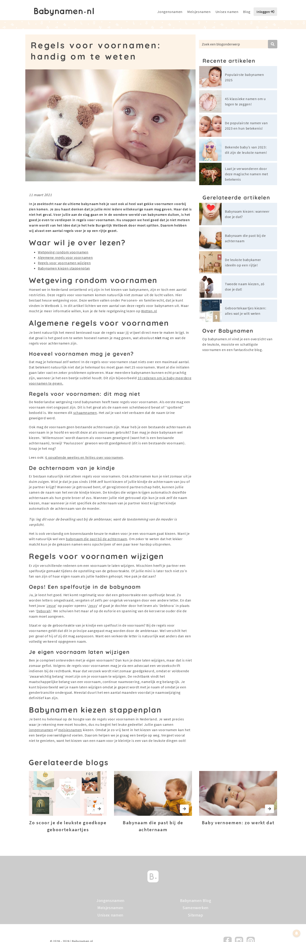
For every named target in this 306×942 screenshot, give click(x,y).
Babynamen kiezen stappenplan (64, 268)
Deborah (44, 611)
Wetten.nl (149, 311)
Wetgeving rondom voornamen (63, 252)
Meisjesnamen (199, 11)
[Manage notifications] (296, 933)
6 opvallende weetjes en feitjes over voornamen (84, 457)
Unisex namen (227, 11)
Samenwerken (196, 907)
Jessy (92, 605)
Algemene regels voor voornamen (65, 257)
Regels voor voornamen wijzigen (64, 263)
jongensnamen (41, 730)
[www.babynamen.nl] (64, 12)
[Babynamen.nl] (153, 876)
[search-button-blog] (272, 44)
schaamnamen (85, 412)
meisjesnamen (70, 730)
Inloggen (263, 11)
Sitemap (195, 915)
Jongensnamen (170, 11)
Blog (246, 11)
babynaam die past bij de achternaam (96, 539)
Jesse (51, 605)
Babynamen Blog (195, 900)
